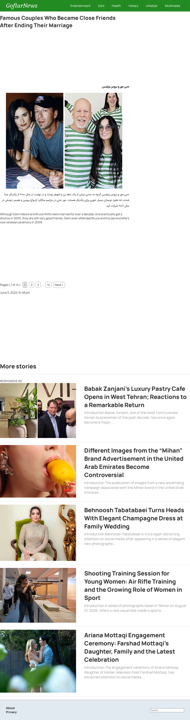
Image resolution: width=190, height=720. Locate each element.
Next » (59, 285)
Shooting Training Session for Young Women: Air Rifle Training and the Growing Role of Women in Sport (133, 585)
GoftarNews (21, 5)
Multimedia (172, 6)
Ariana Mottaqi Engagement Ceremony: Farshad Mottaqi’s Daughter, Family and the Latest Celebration (129, 647)
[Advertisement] (65, 58)
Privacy (11, 712)
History (133, 6)
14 (48, 285)
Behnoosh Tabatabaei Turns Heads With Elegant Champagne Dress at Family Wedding (134, 518)
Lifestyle (151, 6)
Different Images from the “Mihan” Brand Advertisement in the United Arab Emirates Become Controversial (134, 462)
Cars (101, 6)
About (10, 708)
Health (116, 6)
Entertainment (80, 6)
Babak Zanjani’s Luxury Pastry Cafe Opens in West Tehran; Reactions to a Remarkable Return (135, 397)
